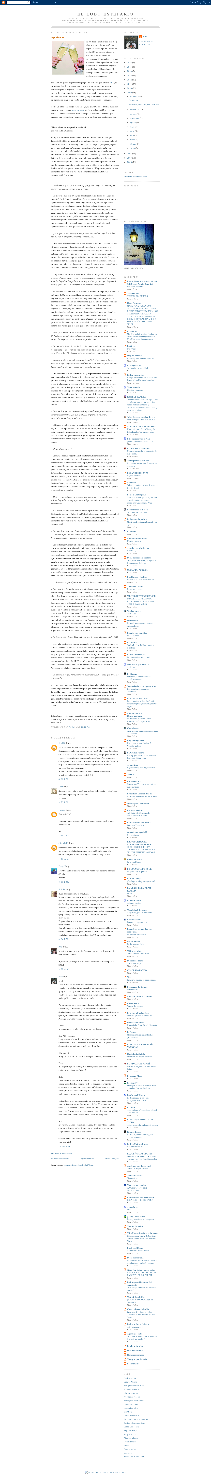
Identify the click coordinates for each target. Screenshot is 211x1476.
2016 (129, 62)
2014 (129, 71)
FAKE (129, 893)
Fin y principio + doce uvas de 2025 (141, 419)
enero (132, 148)
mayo (132, 130)
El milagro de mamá (135, 389)
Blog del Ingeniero (135, 740)
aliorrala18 (63, 843)
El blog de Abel (134, 365)
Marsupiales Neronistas (138, 460)
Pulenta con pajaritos (137, 632)
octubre (133, 113)
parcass (62, 809)
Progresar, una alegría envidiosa (139, 1056)
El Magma (132, 673)
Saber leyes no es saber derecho (141, 416)
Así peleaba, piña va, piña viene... (140, 912)
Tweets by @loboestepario (135, 176)
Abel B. (62, 742)
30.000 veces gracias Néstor (138, 1250)
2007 (129, 157)
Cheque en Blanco (132, 1404)
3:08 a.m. (64, 969)
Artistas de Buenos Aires (134, 1456)
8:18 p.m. (64, 881)
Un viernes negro (134, 541)
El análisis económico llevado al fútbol (142, 796)
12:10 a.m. (65, 1146)
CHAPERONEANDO (137, 970)
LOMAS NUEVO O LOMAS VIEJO (140, 1121)
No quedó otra (130, 1434)
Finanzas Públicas (135, 1022)
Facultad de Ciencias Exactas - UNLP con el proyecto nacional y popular (142, 1261)
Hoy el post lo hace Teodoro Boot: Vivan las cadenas (140, 744)
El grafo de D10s (134, 475)
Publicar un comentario (61, 1153)
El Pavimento (133, 1363)
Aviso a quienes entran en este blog (140, 358)
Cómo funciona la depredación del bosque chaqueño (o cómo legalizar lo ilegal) (142, 704)
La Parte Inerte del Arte (138, 1324)
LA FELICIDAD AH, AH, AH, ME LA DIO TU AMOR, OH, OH (142, 1273)
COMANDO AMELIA (137, 569)
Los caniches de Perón (137, 509)
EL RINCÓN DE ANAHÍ (138, 1063)
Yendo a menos (134, 610)
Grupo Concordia (131, 1426)
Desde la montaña (135, 1257)
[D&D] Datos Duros (136, 1216)
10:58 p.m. (64, 835)
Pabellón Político (135, 900)
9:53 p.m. (64, 802)
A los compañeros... (135, 1326)
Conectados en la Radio (138, 1309)
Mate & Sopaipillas (136, 1296)
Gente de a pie (130, 1377)
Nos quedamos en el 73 (134, 1385)
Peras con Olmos (134, 862)
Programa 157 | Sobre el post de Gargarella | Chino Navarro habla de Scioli (141, 1314)
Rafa (61, 976)
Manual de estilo (133, 1178)
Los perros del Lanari (137, 986)
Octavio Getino (130, 1381)
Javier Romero (130, 1441)
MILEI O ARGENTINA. (137, 512)
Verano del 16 (132, 989)
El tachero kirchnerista (138, 1012)
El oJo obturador (135, 1345)
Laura (61, 786)
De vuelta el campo (134, 589)
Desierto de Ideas (135, 960)
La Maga (128, 1452)
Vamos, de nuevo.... (135, 1006)
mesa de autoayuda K (137, 832)
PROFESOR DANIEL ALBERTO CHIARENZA (139, 843)
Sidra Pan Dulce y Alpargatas (141, 1269)
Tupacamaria (133, 387)
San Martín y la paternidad (137, 368)
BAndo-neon (133, 1003)
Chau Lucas (131, 613)
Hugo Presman (134, 303)
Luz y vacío (131, 348)
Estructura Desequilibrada (139, 793)
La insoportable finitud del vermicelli (139, 1283)
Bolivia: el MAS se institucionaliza (140, 579)
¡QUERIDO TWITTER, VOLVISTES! (137, 1189)
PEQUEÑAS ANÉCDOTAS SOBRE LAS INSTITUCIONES (141, 1155)
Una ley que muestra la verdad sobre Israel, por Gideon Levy (141, 756)
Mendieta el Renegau (137, 909)
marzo (133, 139)
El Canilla (132, 642)
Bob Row (63, 889)
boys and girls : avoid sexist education (142, 1159)
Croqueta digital (131, 1407)
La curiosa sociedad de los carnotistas (139, 930)
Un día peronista (134, 859)
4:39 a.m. (64, 858)
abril (132, 135)
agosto (133, 122)
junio (132, 126)
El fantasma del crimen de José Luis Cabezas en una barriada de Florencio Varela (141, 1238)
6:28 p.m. (64, 779)
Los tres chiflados (135, 1247)
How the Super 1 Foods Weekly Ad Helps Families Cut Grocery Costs (141, 430)
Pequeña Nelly (130, 1430)
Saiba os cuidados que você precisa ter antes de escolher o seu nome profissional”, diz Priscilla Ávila (142, 500)
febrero (133, 143)
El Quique (131, 1032)
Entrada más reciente (60, 1158)
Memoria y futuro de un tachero (139, 1015)
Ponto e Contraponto (136, 494)
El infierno (132, 331)
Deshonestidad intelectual (139, 557)
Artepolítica (132, 764)
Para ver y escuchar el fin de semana (141, 979)
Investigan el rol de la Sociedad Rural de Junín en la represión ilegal (141, 1086)
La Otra (131, 346)
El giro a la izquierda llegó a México (141, 767)
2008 (129, 153)
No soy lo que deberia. (137, 1359)
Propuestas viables (132, 1396)
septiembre (135, 118)
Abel (112, 82)
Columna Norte (134, 919)
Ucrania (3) (131, 550)
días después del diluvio (138, 803)
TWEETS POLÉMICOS (137, 296)
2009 (129, 92)
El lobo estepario (105, 14)
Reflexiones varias (135, 374)
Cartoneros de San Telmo (139, 822)
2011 (129, 83)
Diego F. (62, 866)
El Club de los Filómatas (138, 448)
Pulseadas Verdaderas (135, 825)
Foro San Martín (135, 1350)
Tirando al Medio (135, 586)
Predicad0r (132, 1082)
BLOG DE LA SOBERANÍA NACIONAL (140, 1046)
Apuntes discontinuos (137, 538)
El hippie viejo (134, 878)
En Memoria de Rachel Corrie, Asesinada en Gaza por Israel (139, 720)
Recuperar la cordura (135, 286)
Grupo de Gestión (131, 1415)
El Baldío (131, 531)
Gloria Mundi (133, 941)
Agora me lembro (135, 1333)
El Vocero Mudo (134, 1075)
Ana (60, 946)
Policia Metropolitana (137, 1143)
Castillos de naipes (134, 963)
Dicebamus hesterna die (136, 934)
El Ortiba (128, 1411)
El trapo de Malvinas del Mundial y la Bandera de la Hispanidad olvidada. (142, 378)
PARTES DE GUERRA (137, 698)
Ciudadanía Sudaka (136, 1053)
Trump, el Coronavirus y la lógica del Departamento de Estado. (141, 561)
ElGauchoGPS (134, 781)
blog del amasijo (134, 355)
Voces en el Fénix (131, 1389)
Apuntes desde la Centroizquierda (134, 714)
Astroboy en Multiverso (138, 547)
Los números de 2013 (135, 1146)
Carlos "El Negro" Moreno (137, 1168)
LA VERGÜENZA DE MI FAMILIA (139, 889)
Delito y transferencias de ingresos (140, 1219)
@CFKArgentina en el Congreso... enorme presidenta (140, 1135)
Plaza (129, 1209)
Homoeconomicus (135, 1354)
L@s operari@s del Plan (138, 438)
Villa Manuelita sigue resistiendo (142, 1233)
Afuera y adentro (131, 1437)
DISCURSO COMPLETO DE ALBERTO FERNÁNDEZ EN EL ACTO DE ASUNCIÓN (141, 601)
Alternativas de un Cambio (139, 996)
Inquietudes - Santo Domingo (140, 1197)
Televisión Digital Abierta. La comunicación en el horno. (138, 814)
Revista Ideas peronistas (134, 1422)
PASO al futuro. (133, 635)
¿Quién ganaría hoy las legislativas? (141, 881)
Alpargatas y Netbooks (134, 1400)
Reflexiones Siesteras (136, 654)
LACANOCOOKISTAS (137, 472)
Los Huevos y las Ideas (137, 576)
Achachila (131, 482)
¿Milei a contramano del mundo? (140, 441)
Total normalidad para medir (138, 953)
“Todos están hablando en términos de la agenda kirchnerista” (142, 1337)
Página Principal (87, 1158)
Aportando (133, 100)
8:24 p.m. (64, 939)
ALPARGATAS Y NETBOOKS (141, 426)
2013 (129, 75)
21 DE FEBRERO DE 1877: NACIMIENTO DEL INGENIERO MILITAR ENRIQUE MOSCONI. (141, 850)
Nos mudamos (133, 834)
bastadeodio (132, 620)
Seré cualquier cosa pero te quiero (144, 104)
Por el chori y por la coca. (137, 922)
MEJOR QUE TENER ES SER (141, 595)
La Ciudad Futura (135, 752)
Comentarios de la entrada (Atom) (78, 1164)
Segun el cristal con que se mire (141, 686)
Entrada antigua (112, 1158)
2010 (129, 88)
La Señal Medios (135, 810)
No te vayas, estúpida (136, 1185)
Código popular (131, 1392)
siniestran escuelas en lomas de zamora (142, 1125)
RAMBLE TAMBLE (136, 396)
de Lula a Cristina (134, 903)
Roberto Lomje (134, 1131)
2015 (129, 66)
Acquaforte (132, 1206)
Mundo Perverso (135, 1175)
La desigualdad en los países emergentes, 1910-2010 (138, 1099)
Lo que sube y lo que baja (137, 871)
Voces (129, 977)
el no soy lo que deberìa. (138, 664)
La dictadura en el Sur (135, 944)
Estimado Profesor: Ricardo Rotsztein (142, 1025)
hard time (131, 667)
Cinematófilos (130, 1449)
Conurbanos (132, 728)
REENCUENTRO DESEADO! (140, 1200)
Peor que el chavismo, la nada (138, 657)
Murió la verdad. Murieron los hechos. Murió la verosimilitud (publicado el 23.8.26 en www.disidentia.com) (142, 336)
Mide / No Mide (134, 950)
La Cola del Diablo (136, 1095)
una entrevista (78, 110)
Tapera (127, 1445)
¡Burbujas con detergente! (139, 1165)
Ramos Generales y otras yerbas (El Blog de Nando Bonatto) (142, 282)
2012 (129, 79)
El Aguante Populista (137, 519)
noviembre (135, 109)
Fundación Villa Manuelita (136, 1419)
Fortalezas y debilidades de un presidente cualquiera (139, 677)
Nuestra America (135, 1226)
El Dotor (131, 1107)
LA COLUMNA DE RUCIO (139, 868)
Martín (130, 774)
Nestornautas (133, 293)
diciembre (134, 96)
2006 (129, 162)
